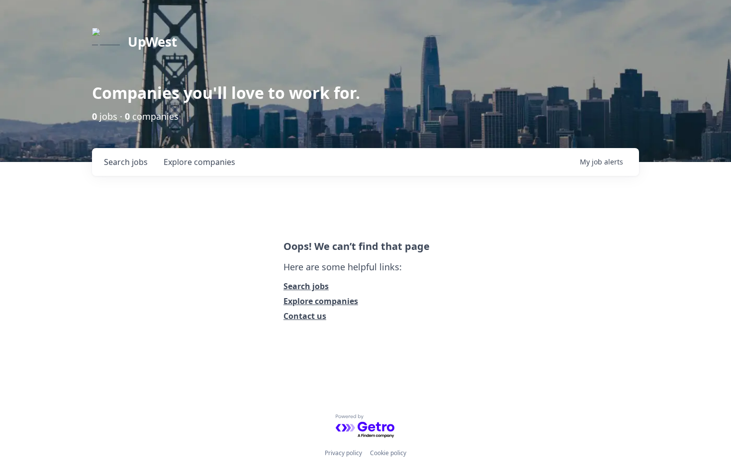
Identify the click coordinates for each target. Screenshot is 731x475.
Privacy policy (343, 453)
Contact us (304, 316)
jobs (126, 162)
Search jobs (306, 286)
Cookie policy (388, 453)
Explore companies (320, 301)
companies (199, 162)
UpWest (152, 42)
